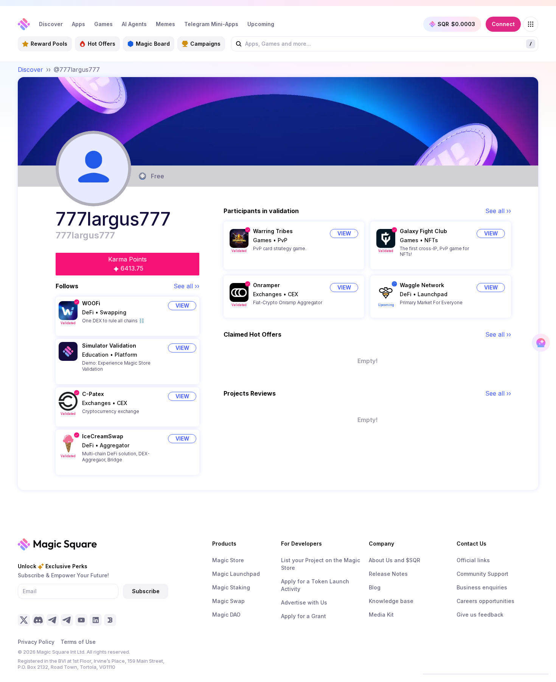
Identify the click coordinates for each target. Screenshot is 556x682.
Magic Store (228, 560)
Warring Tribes (273, 231)
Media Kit (381, 614)
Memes (165, 24)
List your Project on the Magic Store (320, 564)
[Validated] (68, 310)
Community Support (482, 574)
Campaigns (205, 43)
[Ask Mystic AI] (541, 343)
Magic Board (153, 43)
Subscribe (146, 591)
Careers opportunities (485, 601)
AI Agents (134, 24)
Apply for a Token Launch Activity (315, 585)
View (182, 305)
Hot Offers (101, 43)
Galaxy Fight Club (423, 231)
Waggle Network (422, 285)
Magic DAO (226, 614)
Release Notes (388, 574)
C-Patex (93, 394)
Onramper (266, 285)
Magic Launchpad (236, 574)
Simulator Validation (109, 345)
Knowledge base (391, 601)
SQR (456, 24)
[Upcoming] (385, 292)
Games (103, 24)
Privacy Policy (36, 642)
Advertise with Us (304, 602)
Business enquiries (482, 587)
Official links (473, 560)
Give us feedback (480, 614)
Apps (78, 24)
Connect (503, 24)
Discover (51, 24)
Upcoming (260, 24)
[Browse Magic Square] (530, 24)
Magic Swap (228, 601)
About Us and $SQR (394, 560)
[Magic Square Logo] (24, 24)
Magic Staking (231, 587)
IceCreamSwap (102, 436)
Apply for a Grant (303, 616)
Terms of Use (78, 642)
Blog (375, 587)
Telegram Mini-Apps (211, 24)
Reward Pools (49, 43)
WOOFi (91, 303)
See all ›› (186, 286)
